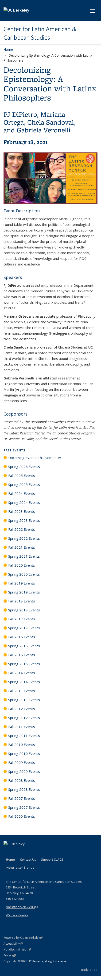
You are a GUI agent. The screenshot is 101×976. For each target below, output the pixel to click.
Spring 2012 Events (24, 717)
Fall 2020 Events (21, 565)
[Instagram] (35, 852)
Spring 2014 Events (24, 681)
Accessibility (13, 944)
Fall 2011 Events (21, 726)
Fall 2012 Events (21, 708)
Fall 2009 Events (21, 762)
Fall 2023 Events (21, 511)
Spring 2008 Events (24, 789)
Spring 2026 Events (24, 466)
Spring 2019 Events (24, 592)
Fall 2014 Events (21, 672)
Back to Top (89, 970)
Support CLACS (52, 859)
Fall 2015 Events (21, 654)
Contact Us (28, 859)
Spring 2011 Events (24, 735)
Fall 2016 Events (21, 637)
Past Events (14, 450)
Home (8, 49)
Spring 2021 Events (24, 556)
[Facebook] (8, 852)
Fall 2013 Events (21, 690)
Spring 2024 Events (24, 502)
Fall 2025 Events (21, 475)
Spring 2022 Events (24, 538)
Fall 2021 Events (21, 547)
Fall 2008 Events (21, 780)
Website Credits (17, 915)
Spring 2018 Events (24, 610)
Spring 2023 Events (24, 520)
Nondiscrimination (17, 949)
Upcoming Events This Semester (34, 457)
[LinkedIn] (17, 852)
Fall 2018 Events (21, 601)
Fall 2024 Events (21, 493)
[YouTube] (26, 852)
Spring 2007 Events (24, 807)
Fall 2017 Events (21, 619)
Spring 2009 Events (24, 771)
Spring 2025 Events (24, 484)
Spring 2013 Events (24, 699)
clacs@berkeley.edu (22, 907)
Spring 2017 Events (24, 628)
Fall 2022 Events (21, 529)
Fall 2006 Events (21, 816)
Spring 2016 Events (24, 646)
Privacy (10, 955)
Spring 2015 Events (24, 663)
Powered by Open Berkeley (23, 938)
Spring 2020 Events (24, 574)
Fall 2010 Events (21, 744)
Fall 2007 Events (21, 798)
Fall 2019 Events (21, 583)
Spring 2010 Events (24, 753)
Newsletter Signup (20, 867)
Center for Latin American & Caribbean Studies (40, 33)
